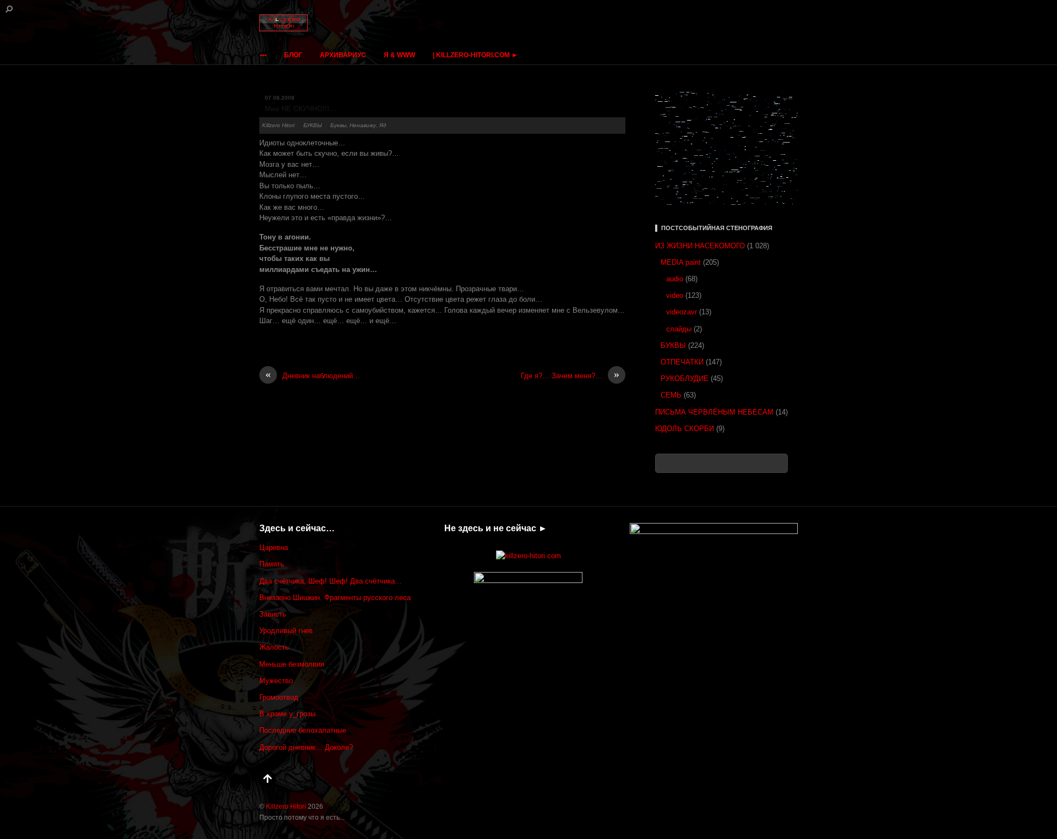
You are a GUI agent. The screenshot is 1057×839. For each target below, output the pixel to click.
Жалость (274, 647)
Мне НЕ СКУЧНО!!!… (300, 109)
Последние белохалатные (302, 730)
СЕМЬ (671, 395)
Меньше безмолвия (291, 664)
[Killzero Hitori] (283, 20)
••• (263, 55)
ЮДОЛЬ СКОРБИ (684, 428)
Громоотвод (278, 697)
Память (271, 564)
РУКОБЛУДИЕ (685, 378)
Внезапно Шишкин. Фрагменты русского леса (335, 597)
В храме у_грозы (287, 714)
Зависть (272, 614)
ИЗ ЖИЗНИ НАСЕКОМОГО (700, 246)
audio (674, 279)
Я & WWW (399, 55)
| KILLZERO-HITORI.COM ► (475, 55)
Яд (382, 125)
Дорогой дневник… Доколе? (306, 747)
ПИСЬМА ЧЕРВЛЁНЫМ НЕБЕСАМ (714, 412)
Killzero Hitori (278, 125)
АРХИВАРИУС (343, 55)
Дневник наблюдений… (312, 375)
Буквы (338, 125)
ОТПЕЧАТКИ (682, 362)
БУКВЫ (312, 125)
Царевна (273, 547)
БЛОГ (293, 55)
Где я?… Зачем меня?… (570, 375)
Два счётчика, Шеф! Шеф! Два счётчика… (330, 581)
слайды (678, 329)
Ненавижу (363, 125)
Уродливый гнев (286, 630)
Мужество (276, 681)
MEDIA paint (681, 262)
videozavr (681, 312)
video (674, 295)
